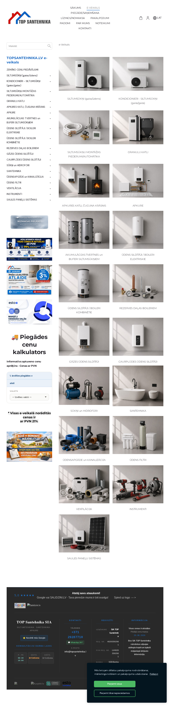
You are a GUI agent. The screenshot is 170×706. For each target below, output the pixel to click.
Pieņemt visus (114, 683)
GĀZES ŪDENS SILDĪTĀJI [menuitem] (20, 154)
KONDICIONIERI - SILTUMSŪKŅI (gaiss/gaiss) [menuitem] (23, 83)
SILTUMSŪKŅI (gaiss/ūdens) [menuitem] (22, 75)
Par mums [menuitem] (83, 23)
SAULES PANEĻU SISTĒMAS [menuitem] (22, 199)
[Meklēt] (49, 46)
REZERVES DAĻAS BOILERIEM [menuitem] (23, 148)
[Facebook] (73, 695)
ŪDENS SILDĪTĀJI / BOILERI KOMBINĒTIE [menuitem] (21, 140)
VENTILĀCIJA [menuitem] (14, 188)
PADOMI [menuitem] (65, 23)
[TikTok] (79, 695)
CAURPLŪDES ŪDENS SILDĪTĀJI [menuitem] (24, 159)
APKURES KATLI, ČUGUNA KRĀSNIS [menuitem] (26, 107)
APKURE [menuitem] (11, 112)
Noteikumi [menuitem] (102, 23)
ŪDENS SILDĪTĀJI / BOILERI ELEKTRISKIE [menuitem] (21, 130)
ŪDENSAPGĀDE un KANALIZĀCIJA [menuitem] (25, 176)
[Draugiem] (85, 695)
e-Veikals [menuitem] (93, 7)
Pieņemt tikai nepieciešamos (115, 693)
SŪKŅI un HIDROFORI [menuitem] (18, 165)
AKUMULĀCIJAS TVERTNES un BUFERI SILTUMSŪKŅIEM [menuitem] (23, 120)
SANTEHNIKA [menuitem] (14, 171)
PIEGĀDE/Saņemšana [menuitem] (85, 12)
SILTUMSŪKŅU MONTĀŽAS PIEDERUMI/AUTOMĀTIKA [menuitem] (21, 93)
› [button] (50, 75)
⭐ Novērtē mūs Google (34, 638)
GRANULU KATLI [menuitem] (16, 101)
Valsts (14, 391)
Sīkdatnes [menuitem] (152, 580)
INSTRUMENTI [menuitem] (14, 194)
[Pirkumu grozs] (140, 17)
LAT (159, 17)
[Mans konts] (147, 17)
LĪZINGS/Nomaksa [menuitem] (73, 18)
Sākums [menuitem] (75, 7)
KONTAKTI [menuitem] (85, 28)
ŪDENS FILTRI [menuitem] (14, 182)
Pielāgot (154, 674)
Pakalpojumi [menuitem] (99, 18)
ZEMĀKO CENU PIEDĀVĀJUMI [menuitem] (22, 69)
